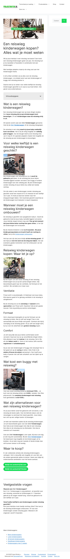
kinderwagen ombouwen (23, 234)
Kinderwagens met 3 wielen (17, 543)
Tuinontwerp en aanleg (26, 4)
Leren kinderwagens (15, 537)
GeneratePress (18, 556)
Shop (54, 4)
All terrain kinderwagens (16, 539)
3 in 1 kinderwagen (17, 125)
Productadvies (43, 4)
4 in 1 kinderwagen (34, 437)
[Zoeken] (64, 21)
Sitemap (33, 554)
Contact (62, 4)
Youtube (43, 556)
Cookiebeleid (42, 554)
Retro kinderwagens (15, 534)
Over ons (57, 556)
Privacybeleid (52, 554)
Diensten (26, 554)
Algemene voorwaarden (32, 556)
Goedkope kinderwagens (16, 541)
